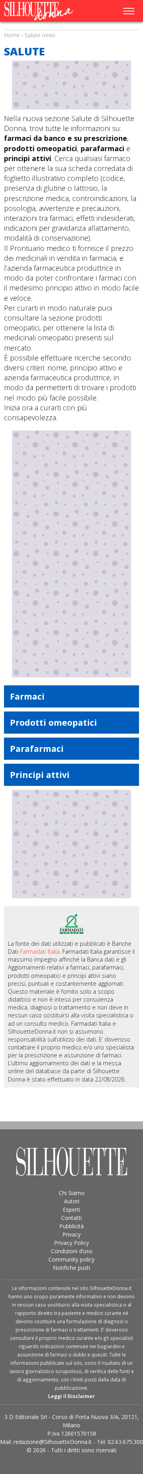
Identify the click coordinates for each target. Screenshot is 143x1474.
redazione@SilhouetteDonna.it (53, 1442)
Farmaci (27, 696)
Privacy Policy (71, 1242)
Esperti (71, 1209)
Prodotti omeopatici (53, 722)
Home (12, 35)
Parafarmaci (37, 748)
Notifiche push (71, 1267)
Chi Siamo (72, 1193)
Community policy (71, 1259)
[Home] (43, 11)
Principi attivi (40, 774)
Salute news (71, 28)
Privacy (71, 1234)
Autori (71, 1201)
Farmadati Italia (40, 951)
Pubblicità (71, 1226)
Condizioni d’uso (72, 1251)
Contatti (71, 1218)
